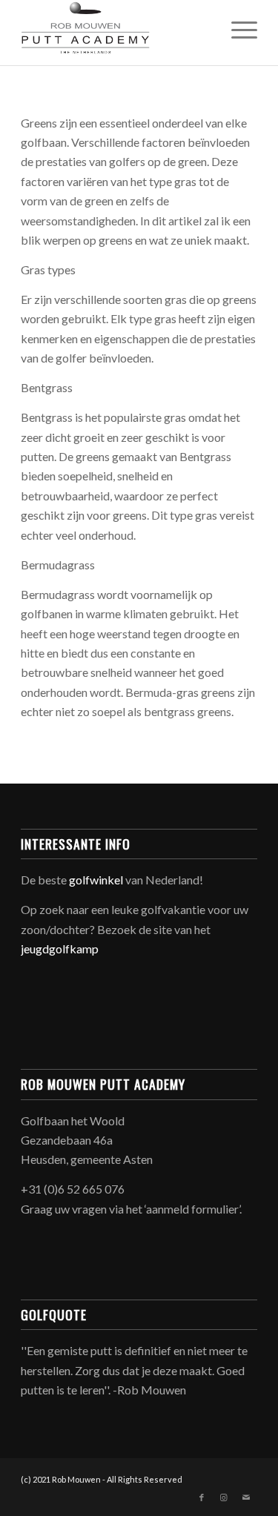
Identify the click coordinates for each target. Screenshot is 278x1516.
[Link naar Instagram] (224, 1497)
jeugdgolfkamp (60, 948)
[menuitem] (236, 29)
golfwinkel (96, 880)
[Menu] (236, 29)
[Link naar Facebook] (202, 1497)
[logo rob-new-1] (115, 29)
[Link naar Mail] (246, 1497)
